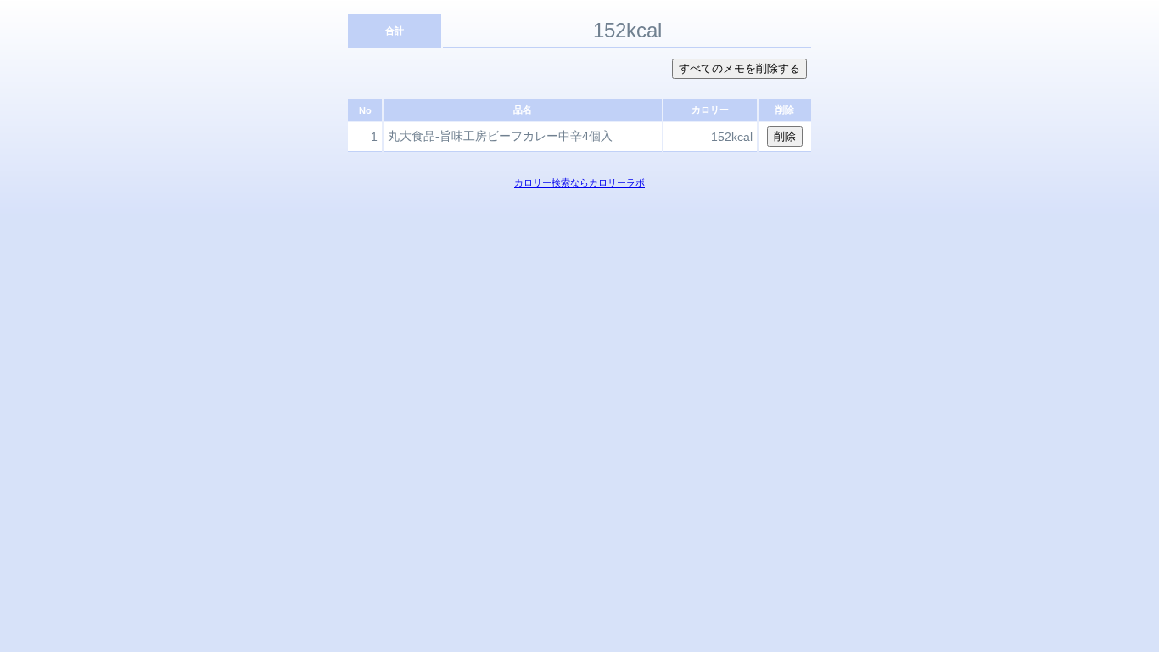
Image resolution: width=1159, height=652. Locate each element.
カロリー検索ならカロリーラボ (579, 182)
